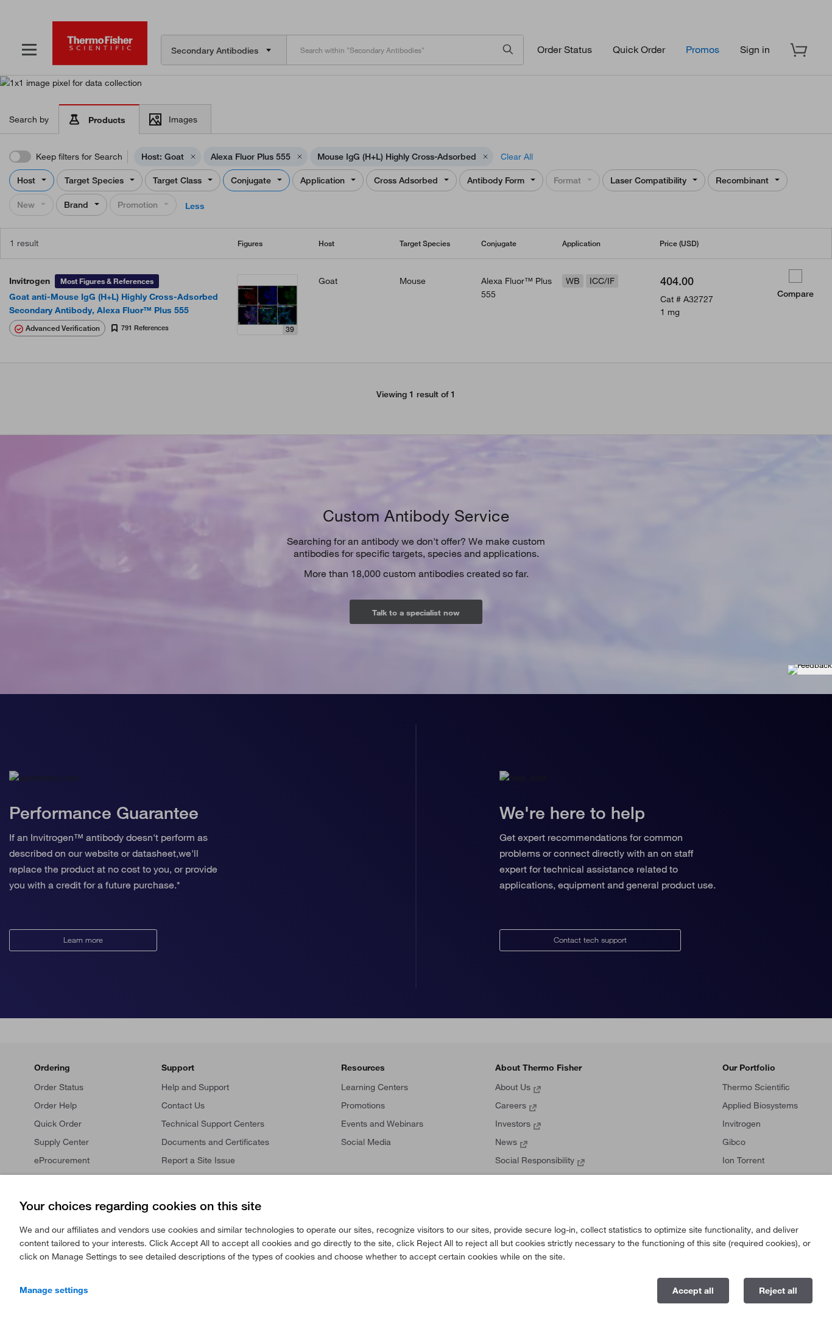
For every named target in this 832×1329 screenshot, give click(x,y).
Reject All (778, 1290)
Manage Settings (53, 1290)
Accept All (693, 1290)
